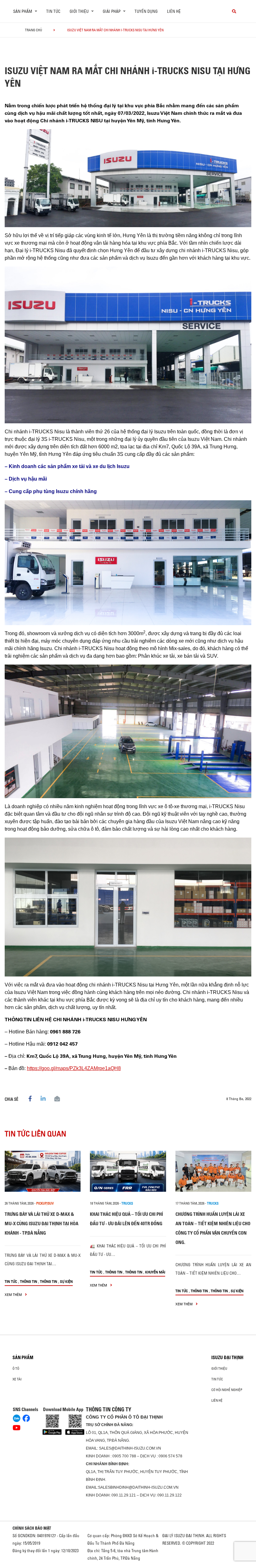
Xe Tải (17, 1379)
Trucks (127, 1203)
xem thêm (14, 1294)
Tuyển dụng (146, 11)
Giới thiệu (219, 1368)
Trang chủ (33, 30)
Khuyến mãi (155, 1272)
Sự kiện (66, 1281)
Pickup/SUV (45, 1203)
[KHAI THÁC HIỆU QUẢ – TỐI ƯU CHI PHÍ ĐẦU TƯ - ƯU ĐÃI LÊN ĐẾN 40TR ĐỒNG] (128, 1171)
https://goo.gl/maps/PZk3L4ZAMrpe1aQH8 (74, 1068)
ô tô (15, 1368)
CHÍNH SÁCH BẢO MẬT (31, 1528)
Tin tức (53, 11)
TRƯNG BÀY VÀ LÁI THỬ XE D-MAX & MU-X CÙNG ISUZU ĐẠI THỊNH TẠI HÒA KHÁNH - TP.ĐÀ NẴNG (41, 1223)
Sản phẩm (22, 1357)
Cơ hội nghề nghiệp (226, 1390)
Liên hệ (174, 11)
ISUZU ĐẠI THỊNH (227, 1357)
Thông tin (28, 1281)
